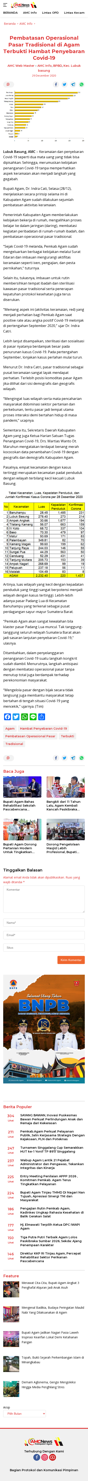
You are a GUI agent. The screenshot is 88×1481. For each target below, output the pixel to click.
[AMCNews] (23, 5)
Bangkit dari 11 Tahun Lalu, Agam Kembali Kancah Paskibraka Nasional (64, 806)
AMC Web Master (20, 66)
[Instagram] (44, 1457)
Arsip (6, 1407)
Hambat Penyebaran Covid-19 (43, 728)
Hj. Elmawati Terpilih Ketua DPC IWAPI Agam (50, 1226)
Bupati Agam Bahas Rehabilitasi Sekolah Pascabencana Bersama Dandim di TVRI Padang (19, 806)
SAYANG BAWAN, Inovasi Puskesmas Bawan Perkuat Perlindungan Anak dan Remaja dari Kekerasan (51, 1119)
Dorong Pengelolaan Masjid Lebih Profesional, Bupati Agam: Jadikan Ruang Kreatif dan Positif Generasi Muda (64, 848)
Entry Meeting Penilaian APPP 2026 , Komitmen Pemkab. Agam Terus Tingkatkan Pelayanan (49, 1180)
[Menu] (6, 5)
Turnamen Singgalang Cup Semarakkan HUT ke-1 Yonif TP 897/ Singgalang (51, 1149)
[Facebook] (36, 1457)
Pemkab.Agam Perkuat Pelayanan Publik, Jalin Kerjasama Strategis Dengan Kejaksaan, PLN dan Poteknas (52, 1135)
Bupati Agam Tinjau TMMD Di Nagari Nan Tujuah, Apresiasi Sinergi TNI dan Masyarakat (52, 1196)
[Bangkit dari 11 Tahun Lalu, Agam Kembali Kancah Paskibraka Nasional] (66, 787)
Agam (10, 728)
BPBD (57, 66)
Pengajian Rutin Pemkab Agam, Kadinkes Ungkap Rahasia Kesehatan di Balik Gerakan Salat (52, 1212)
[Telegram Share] (73, 84)
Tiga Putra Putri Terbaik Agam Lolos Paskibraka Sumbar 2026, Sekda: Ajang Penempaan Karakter (51, 1241)
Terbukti (67, 736)
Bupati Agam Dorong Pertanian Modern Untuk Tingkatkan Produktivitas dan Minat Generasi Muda (22, 848)
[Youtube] (52, 1457)
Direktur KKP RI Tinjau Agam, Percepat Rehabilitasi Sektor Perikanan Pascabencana (50, 1257)
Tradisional (14, 744)
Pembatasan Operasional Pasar (30, 736)
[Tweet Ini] (64, 84)
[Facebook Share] (56, 84)
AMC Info (44, 66)
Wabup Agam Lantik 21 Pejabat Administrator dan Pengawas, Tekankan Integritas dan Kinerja (52, 1164)
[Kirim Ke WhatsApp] (81, 84)
